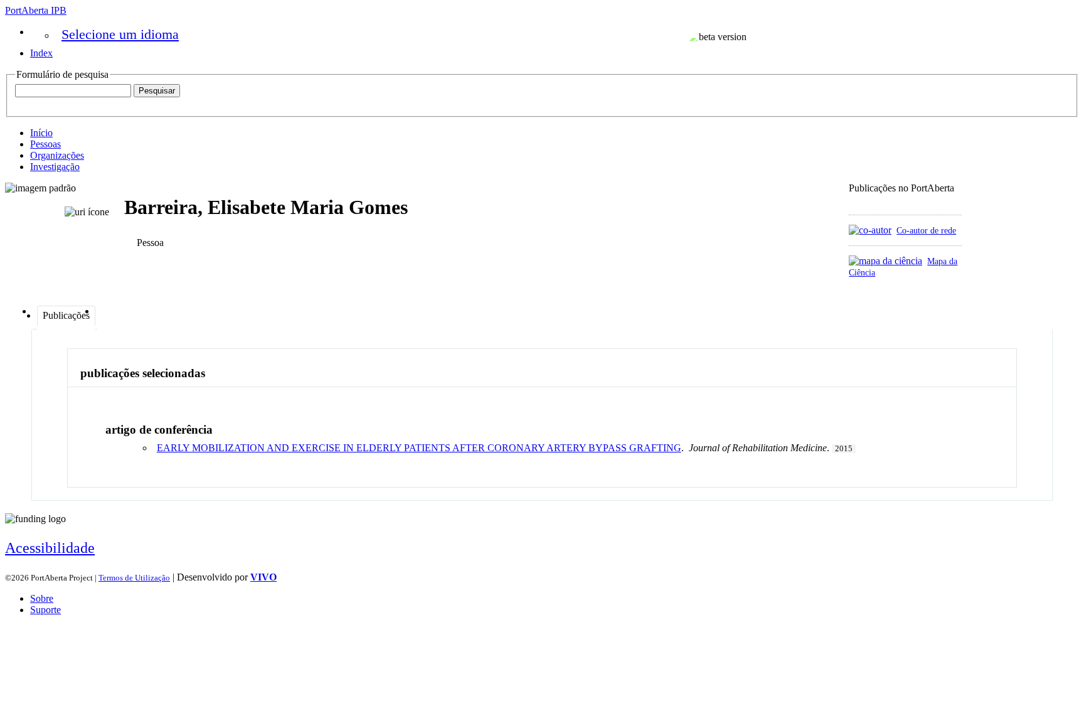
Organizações (57, 155)
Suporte (45, 609)
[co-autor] (870, 230)
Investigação (55, 166)
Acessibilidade (50, 548)
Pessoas (45, 144)
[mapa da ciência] (885, 260)
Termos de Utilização (134, 577)
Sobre (41, 598)
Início (41, 132)
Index (41, 53)
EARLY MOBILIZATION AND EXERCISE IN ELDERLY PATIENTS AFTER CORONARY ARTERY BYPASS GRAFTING (419, 447)
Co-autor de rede (926, 230)
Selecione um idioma (120, 34)
